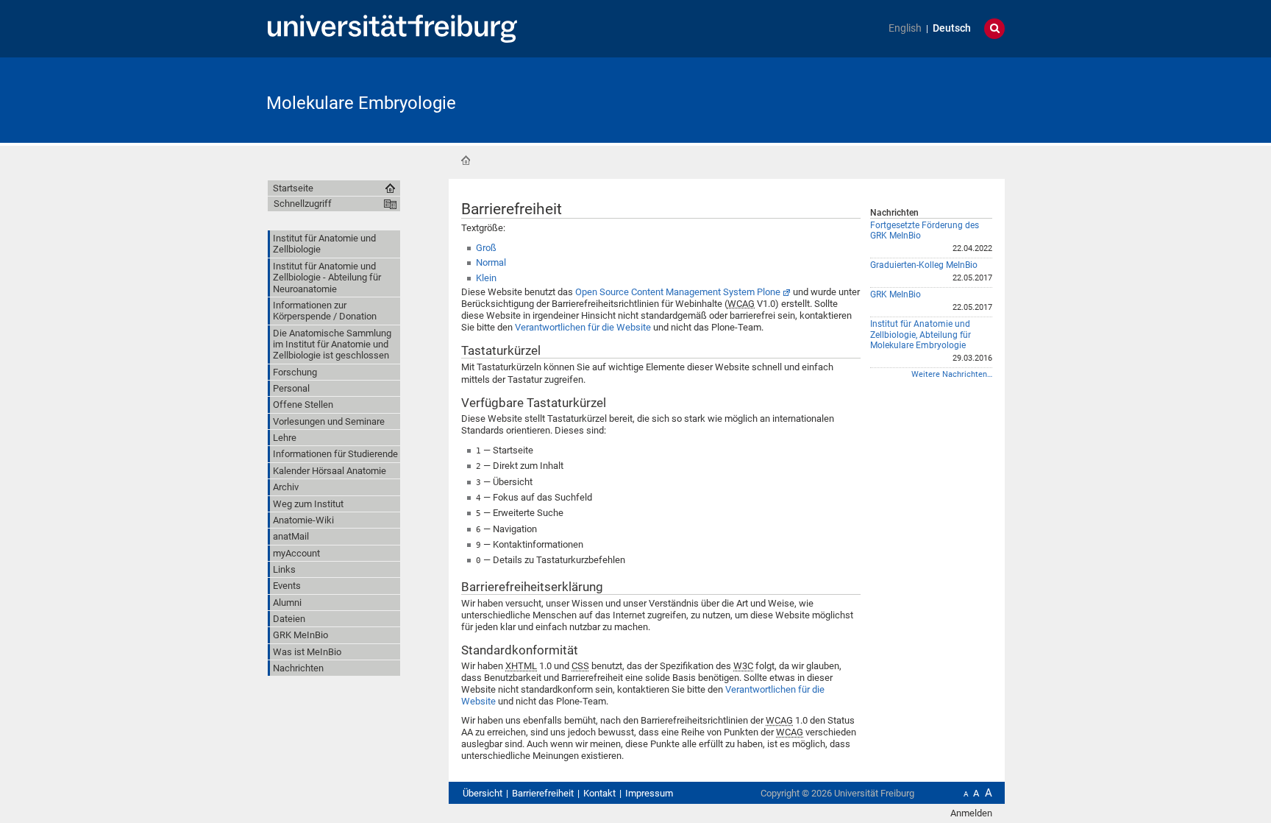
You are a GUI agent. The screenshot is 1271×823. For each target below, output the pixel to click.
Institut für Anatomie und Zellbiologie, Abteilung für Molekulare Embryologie (920, 334)
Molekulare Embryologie (361, 103)
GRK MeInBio (895, 294)
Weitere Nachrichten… (951, 374)
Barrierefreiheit (543, 793)
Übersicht (482, 793)
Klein (486, 277)
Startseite (465, 160)
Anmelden (971, 813)
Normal (491, 262)
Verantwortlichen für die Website (583, 327)
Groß (486, 247)
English (905, 28)
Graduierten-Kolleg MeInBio (924, 265)
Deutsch (952, 28)
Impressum (649, 793)
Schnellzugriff (303, 203)
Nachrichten (894, 213)
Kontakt (599, 793)
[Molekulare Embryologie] (933, 99)
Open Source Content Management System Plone (677, 291)
